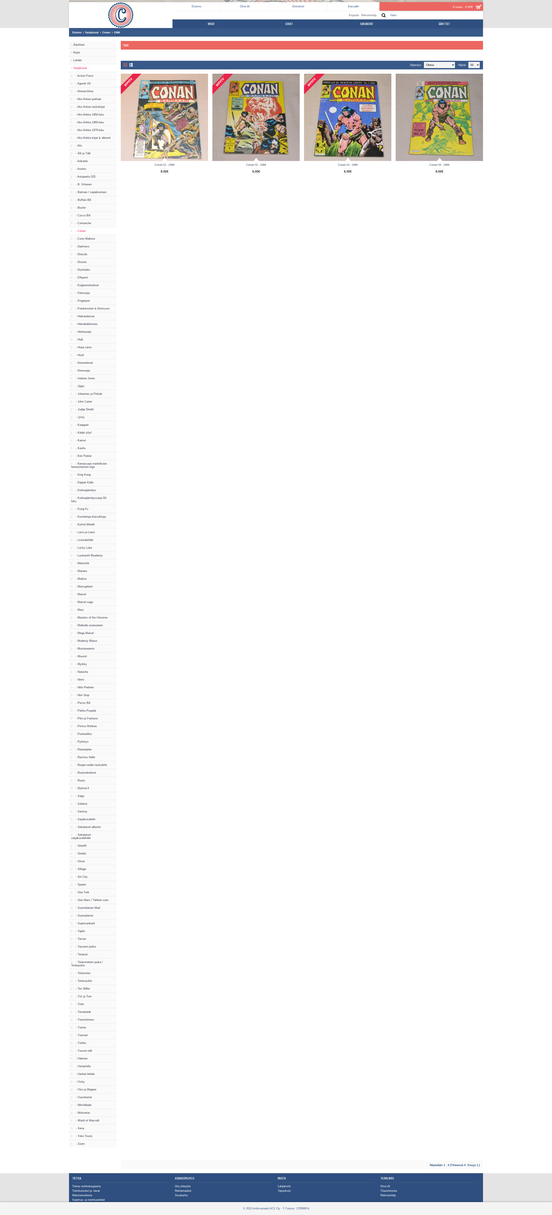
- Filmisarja (81, 293)
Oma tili (385, 1186)
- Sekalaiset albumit (87, 827)
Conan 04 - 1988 (439, 164)
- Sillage (79, 869)
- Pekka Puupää (84, 710)
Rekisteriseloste (82, 1195)
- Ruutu (79, 780)
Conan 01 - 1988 (164, 164)
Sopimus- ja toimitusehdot (88, 1199)
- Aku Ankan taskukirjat (89, 106)
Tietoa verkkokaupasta (86, 1186)
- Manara (80, 571)
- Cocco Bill (81, 215)
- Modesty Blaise (85, 640)
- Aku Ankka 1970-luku (88, 130)
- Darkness (81, 246)
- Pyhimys (81, 741)
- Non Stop (81, 695)
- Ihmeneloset (83, 362)
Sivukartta (181, 1195)
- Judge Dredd (83, 409)
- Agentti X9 (82, 83)
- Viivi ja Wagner (84, 1089)
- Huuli (78, 355)
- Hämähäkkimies (85, 324)
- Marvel (79, 594)
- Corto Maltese (84, 238)
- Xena (78, 1128)
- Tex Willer (81, 988)
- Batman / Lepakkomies (90, 192)
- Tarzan (79, 938)
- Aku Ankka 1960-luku (88, 122)
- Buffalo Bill (82, 199)
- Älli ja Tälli (82, 153)
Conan (106, 32)
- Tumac (79, 1027)
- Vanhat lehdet (84, 1074)
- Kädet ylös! (82, 432)
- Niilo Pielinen (83, 687)
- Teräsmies (82, 973)
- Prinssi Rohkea (85, 726)
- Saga (78, 796)
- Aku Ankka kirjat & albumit (92, 137)
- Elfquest (80, 277)
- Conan (79, 231)
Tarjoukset (284, 1190)
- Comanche (82, 223)
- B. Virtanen (82, 184)
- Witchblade (82, 1105)
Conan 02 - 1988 (256, 164)
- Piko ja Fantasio (85, 718)
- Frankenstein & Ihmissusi (91, 308)
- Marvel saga (83, 602)
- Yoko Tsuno (82, 1136)
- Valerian (80, 1058)
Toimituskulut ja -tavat (86, 1190)
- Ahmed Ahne (83, 91)
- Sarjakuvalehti (84, 819)
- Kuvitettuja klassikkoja (89, 516)
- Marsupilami (83, 586)
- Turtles (79, 1043)
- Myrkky (80, 664)
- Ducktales (81, 269)
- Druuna (79, 262)
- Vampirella (82, 1066)
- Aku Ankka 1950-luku (88, 114)
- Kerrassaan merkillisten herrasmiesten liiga (89, 465)
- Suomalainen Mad (86, 907)
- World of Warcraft (86, 1120)
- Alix (77, 145)
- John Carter (82, 401)
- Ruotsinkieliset (84, 772)
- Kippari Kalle (83, 482)
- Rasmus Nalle (84, 757)
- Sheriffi (79, 845)
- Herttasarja (82, 331)
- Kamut (79, 440)
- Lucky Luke (82, 547)
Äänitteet (79, 44)
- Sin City (80, 876)
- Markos (80, 578)
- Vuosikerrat (82, 1097)
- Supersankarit (84, 923)
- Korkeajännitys (84, 490)
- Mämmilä (81, 563)
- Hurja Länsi (82, 347)
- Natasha (80, 671)
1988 (117, 32)
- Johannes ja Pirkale (87, 393)
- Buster (79, 207)
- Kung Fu (80, 509)
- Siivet (79, 861)
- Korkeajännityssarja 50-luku (89, 499)
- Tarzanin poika (84, 946)
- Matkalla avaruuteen (88, 625)
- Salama (80, 803)
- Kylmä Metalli (84, 524)
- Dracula (80, 254)
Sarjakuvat (92, 32)
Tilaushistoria (388, 1190)
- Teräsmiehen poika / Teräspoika (87, 963)
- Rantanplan (82, 749)
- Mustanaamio (83, 648)
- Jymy (79, 417)
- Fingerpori (81, 300)
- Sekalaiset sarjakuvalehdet (81, 836)
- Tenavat (80, 954)
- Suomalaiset (83, 915)
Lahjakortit (284, 1186)
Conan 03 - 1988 (348, 164)
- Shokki (79, 853)
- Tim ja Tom (82, 996)
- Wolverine (81, 1112)
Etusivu (77, 32)
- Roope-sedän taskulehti (90, 765)
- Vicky (79, 1081)
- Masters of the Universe (90, 617)
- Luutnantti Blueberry (88, 555)
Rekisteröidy (388, 1195)
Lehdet (77, 60)
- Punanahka (82, 734)
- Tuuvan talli (82, 1050)
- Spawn (79, 884)
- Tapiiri (79, 931)
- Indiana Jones (84, 378)
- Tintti (78, 1004)
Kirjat (76, 52)
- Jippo (78, 386)
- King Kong (82, 474)
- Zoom (79, 1143)
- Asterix (79, 168)
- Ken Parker (82, 456)
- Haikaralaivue (83, 316)
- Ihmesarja (81, 370)
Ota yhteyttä (182, 1186)
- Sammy (80, 811)
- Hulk (78, 339)
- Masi (78, 609)
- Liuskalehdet (83, 540)
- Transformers (83, 1019)
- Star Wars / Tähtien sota (90, 900)
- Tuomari (80, 1035)
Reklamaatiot (183, 1190)
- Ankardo (80, 161)
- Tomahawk (82, 1012)
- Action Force (83, 75)
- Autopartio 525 (84, 176)
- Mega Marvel (83, 633)
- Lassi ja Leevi (84, 532)
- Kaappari (81, 424)
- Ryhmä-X (81, 788)
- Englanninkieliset (86, 285)
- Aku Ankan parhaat (87, 99)
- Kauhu (79, 448)
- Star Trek (81, 892)
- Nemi (78, 679)
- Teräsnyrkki (82, 980)
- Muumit (80, 656)
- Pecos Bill (81, 702)
